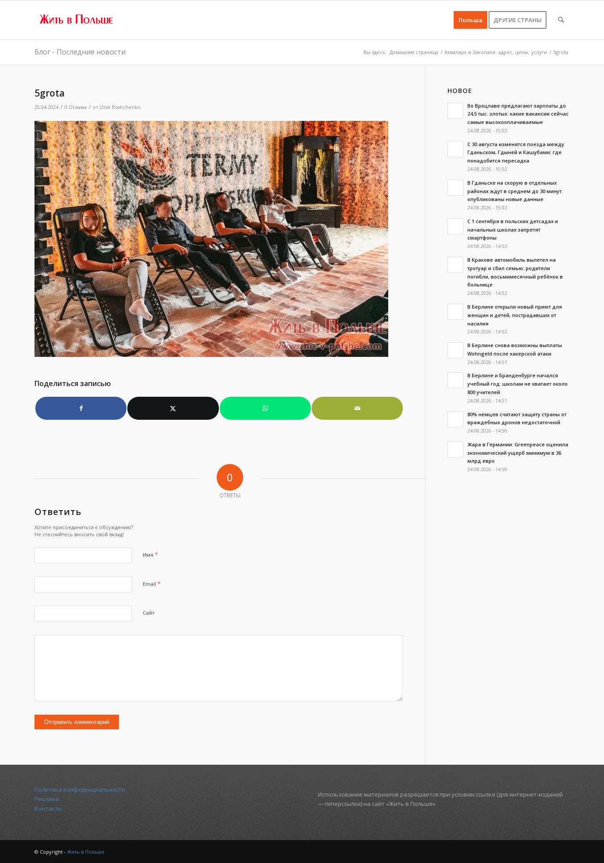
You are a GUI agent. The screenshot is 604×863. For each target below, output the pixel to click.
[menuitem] (470, 19)
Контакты (48, 809)
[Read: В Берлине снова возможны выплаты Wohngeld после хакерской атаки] (455, 350)
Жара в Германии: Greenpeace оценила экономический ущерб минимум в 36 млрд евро (517, 452)
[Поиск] (561, 19)
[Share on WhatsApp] (265, 408)
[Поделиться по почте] (357, 408)
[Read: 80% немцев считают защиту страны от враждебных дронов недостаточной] (455, 419)
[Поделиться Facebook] (80, 408)
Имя (150, 554)
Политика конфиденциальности (79, 789)
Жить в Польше (85, 851)
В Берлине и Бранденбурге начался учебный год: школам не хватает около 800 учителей (517, 383)
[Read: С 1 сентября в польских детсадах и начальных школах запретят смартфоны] (455, 226)
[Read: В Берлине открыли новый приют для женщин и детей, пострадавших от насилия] (455, 312)
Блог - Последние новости (80, 52)
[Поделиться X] (172, 408)
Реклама (46, 799)
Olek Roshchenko (120, 107)
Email (152, 584)
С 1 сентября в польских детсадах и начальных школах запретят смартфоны (512, 229)
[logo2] (76, 19)
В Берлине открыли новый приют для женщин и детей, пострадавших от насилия (514, 315)
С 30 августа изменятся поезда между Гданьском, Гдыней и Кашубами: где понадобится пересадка (515, 152)
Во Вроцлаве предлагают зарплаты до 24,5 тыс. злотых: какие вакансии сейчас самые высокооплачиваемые (518, 114)
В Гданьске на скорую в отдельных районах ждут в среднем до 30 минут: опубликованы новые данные (515, 191)
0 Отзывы (76, 107)
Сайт (148, 612)
